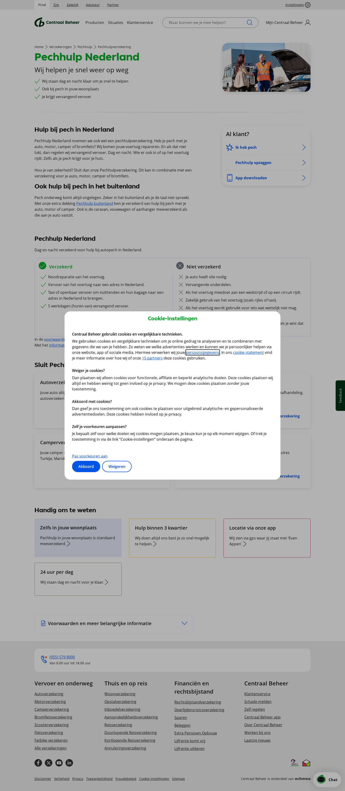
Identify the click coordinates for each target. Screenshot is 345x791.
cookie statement (248, 352)
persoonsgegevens (202, 352)
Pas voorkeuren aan (89, 456)
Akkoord (86, 466)
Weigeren (116, 466)
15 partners (152, 358)
